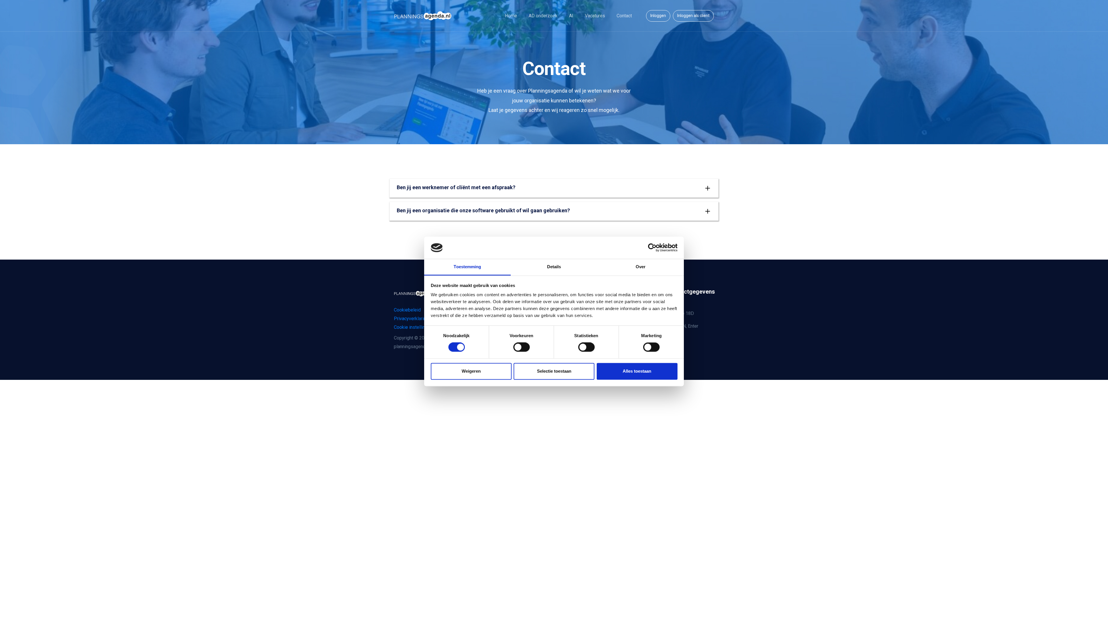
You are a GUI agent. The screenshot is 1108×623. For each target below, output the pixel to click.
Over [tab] (640, 266)
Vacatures (595, 16)
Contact (624, 16)
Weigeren (471, 371)
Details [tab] (554, 266)
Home (511, 16)
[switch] (521, 347)
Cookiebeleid (407, 310)
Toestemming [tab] (467, 266)
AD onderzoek (543, 16)
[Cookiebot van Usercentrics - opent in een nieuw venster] (652, 247)
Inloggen (658, 15)
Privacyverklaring (411, 318)
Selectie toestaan (554, 371)
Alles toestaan (637, 371)
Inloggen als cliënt (693, 15)
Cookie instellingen (413, 327)
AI (571, 16)
